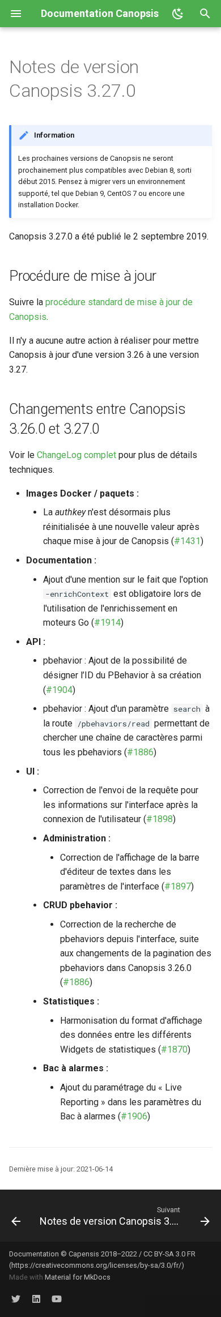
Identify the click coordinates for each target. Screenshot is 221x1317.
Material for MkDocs (77, 1277)
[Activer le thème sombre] (178, 13)
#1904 (59, 690)
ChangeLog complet (76, 455)
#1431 (187, 541)
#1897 (177, 886)
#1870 (174, 1049)
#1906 (134, 1116)
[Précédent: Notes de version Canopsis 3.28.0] (15, 1215)
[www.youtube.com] (57, 1299)
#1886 (140, 752)
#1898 (159, 819)
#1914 (107, 622)
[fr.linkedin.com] (36, 1299)
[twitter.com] (16, 1299)
